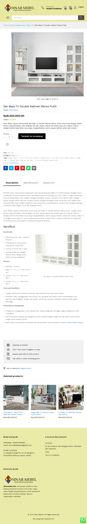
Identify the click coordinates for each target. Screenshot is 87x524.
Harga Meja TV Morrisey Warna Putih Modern (42, 413)
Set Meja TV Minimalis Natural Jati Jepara (69, 413)
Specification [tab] (30, 183)
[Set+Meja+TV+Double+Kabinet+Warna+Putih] (11, 168)
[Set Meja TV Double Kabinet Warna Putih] (5, 168)
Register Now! (26, 368)
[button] (10, 409)
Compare (48, 443)
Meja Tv (54, 193)
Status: (6, 119)
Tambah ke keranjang (32, 136)
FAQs (47, 452)
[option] (16, 403)
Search (81, 17)
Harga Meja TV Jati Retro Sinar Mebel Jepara (57, 158)
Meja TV (14, 155)
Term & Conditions (52, 455)
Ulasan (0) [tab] (48, 183)
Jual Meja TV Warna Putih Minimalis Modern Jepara (13, 413)
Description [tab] (12, 183)
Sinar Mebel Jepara (75, 322)
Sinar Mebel (13, 110)
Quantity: (6, 134)
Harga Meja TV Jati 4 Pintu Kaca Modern (23, 158)
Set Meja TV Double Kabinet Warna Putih (42, 160)
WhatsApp (50, 6)
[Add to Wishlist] (8, 144)
